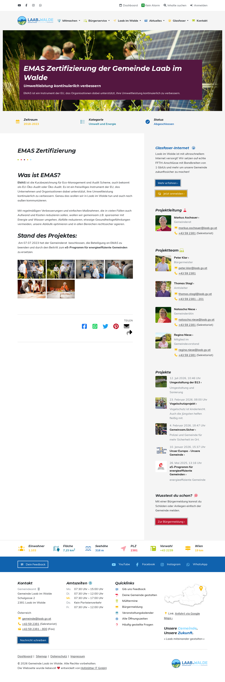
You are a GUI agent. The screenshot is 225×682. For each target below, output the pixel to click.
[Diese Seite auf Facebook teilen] (84, 327)
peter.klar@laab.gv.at (193, 268)
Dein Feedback (35, 564)
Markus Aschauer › (186, 217)
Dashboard (130, 5)
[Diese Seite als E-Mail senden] (126, 327)
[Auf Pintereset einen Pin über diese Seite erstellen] (116, 327)
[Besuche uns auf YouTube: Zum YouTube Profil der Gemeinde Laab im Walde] (19, 5)
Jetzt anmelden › (173, 193)
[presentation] (35, 20)
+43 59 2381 (187, 233)
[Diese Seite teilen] (129, 333)
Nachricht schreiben (33, 640)
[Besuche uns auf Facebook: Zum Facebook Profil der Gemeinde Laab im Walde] (26, 5)
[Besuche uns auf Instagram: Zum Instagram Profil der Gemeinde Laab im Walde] (33, 5)
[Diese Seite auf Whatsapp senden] (94, 327)
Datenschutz (58, 656)
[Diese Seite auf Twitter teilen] (105, 327)
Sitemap (41, 656)
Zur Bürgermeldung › (171, 521)
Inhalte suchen (176, 5)
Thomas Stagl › (184, 283)
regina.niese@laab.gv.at (195, 349)
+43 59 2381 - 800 (34, 629)
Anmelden (200, 5)
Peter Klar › (181, 257)
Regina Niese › (183, 335)
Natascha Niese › (185, 309)
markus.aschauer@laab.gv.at (198, 228)
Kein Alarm (151, 5)
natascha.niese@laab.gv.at (196, 319)
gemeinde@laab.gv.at (36, 618)
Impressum (77, 656)
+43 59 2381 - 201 (191, 299)
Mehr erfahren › (168, 183)
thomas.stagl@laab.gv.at (195, 294)
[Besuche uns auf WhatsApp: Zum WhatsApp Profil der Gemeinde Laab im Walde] (40, 5)
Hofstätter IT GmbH (94, 668)
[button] (68, 20)
